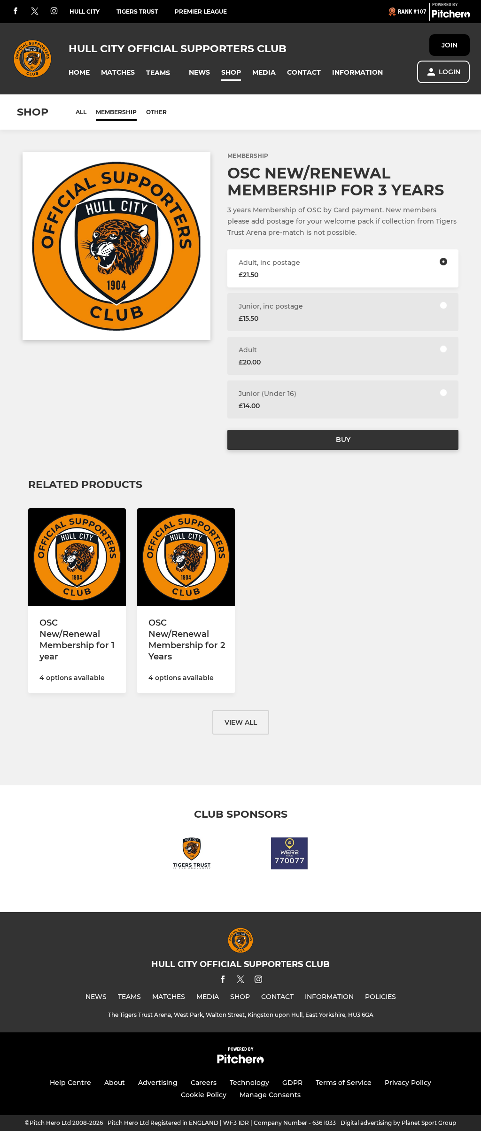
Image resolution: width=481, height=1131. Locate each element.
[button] (79, 72)
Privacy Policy (408, 1082)
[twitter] (35, 11)
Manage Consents (270, 1095)
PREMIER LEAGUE (201, 11)
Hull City (85, 11)
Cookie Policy (203, 1095)
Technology (249, 1082)
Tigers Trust (137, 11)
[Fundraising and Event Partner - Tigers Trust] (191, 855)
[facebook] (15, 11)
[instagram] (54, 11)
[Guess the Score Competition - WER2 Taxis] (289, 855)
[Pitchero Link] (451, 15)
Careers (204, 1082)
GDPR (292, 1082)
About (114, 1082)
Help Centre (70, 1082)
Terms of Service (344, 1082)
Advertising (158, 1082)
